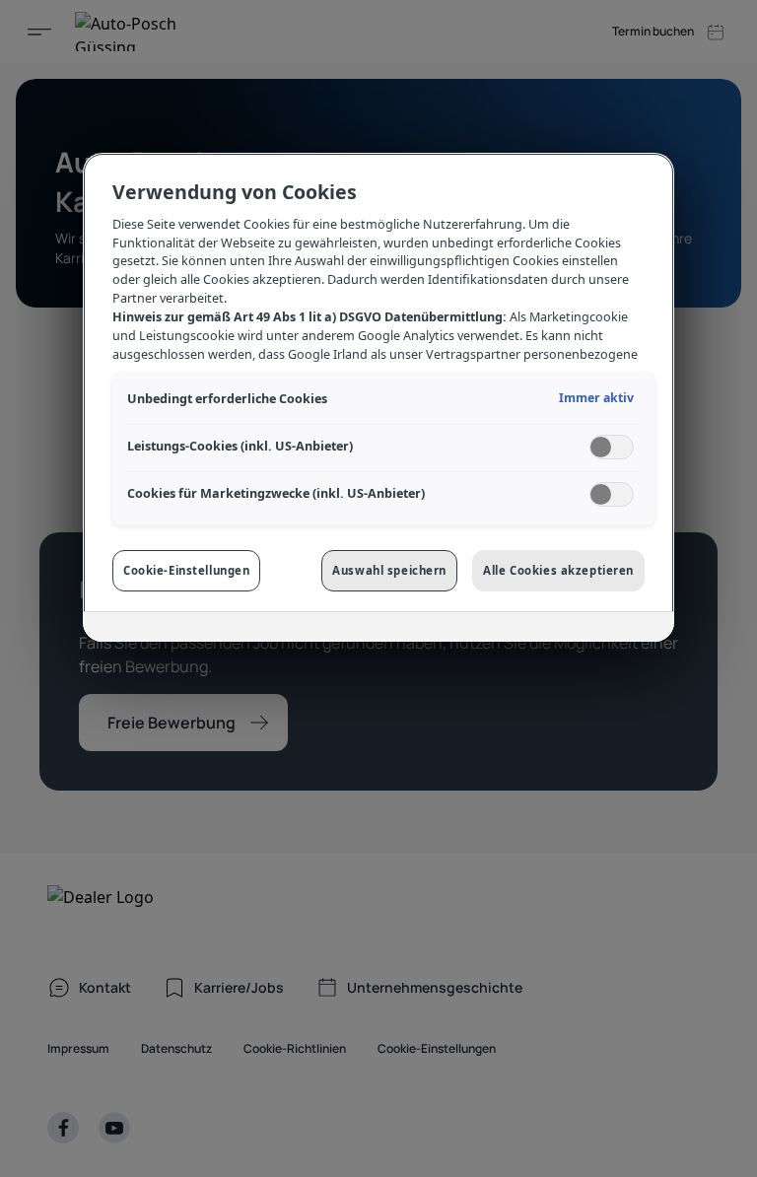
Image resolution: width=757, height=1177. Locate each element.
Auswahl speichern (389, 570)
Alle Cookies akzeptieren (558, 570)
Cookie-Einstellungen (186, 570)
